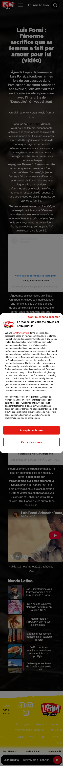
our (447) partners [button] (21, 332)
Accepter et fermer (31, 430)
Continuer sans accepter (44, 317)
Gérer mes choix (31, 442)
